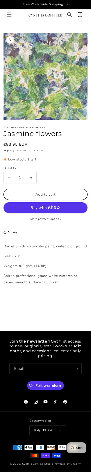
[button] (9, 14)
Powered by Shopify (67, 464)
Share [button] (12, 232)
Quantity (10, 168)
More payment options (45, 219)
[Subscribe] (76, 368)
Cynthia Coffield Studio (37, 464)
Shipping (9, 150)
